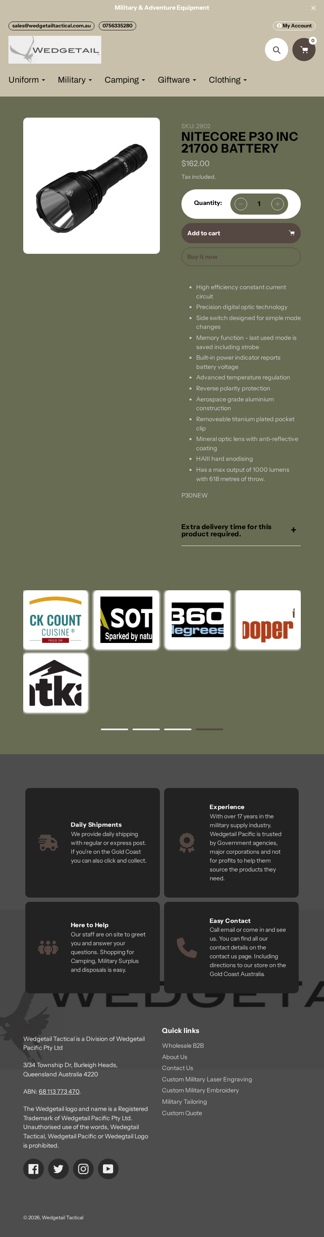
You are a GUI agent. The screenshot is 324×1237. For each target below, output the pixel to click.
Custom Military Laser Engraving (207, 1079)
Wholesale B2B (183, 1045)
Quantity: (208, 203)
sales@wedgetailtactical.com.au (51, 25)
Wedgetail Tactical (63, 1218)
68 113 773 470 (59, 1091)
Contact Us (177, 1068)
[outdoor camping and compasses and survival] (55, 683)
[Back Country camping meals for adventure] (55, 620)
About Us (174, 1057)
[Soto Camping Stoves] (126, 620)
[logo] (268, 620)
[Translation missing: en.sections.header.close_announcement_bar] (313, 8)
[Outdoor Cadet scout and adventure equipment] (197, 620)
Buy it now (202, 257)
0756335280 (117, 25)
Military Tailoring (184, 1101)
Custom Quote (182, 1113)
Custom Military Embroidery (200, 1090)
